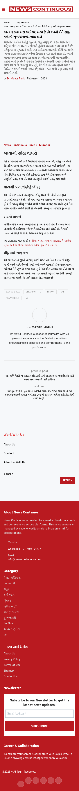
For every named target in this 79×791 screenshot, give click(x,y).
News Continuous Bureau (20, 145)
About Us (9, 444)
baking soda (13, 292)
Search (8, 473)
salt (62, 292)
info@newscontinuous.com (24, 559)
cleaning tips (33, 292)
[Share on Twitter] (27, 135)
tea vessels (12, 298)
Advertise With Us (14, 462)
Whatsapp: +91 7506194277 (24, 548)
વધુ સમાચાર (23, 22)
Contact (9, 453)
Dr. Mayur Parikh (16, 78)
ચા (27, 298)
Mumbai (44, 145)
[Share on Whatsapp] (36, 135)
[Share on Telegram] (44, 135)
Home (7, 22)
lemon (50, 292)
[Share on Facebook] (18, 135)
